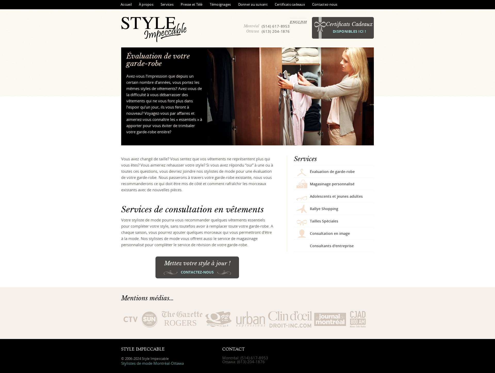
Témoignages (220, 4)
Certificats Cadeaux (349, 27)
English (298, 22)
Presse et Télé (192, 4)
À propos (146, 4)
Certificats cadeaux (290, 4)
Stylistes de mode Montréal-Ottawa (152, 363)
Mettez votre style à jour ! (197, 267)
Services (167, 4)
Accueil (126, 4)
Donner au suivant (253, 4)
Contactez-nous (324, 4)
